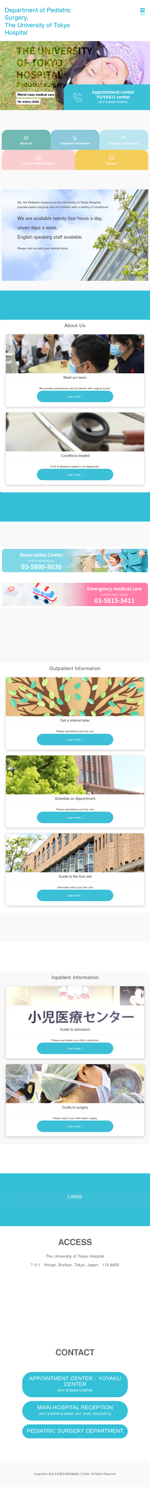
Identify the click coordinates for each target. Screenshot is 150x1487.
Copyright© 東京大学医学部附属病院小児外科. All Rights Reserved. (75, 1474)
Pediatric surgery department (75, 1431)
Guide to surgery (75, 1107)
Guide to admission (75, 1029)
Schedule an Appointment (75, 798)
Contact (111, 163)
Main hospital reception (75, 1410)
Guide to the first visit (75, 876)
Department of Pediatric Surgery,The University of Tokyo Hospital (38, 20)
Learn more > (75, 396)
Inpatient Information (124, 143)
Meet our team (75, 377)
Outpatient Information (75, 143)
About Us (26, 143)
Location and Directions (38, 163)
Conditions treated (75, 455)
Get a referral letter (75, 720)
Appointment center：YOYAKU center (75, 1383)
